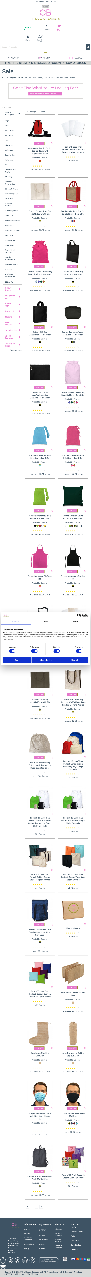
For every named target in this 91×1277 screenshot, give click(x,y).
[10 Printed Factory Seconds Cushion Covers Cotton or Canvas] (73, 1156)
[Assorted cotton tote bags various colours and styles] (73, 856)
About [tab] (75, 622)
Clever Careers (77, 1232)
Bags (7, 121)
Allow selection (45, 660)
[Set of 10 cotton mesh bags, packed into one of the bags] (40, 742)
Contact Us (75, 1240)
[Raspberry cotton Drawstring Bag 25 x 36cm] (40, 251)
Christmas (9, 145)
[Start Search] (88, 47)
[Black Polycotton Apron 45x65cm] (73, 556)
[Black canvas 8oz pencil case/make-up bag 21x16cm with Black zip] (40, 372)
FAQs (73, 1236)
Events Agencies (11, 211)
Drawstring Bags (11, 194)
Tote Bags (9, 269)
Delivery (27, 1229)
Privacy (26, 1249)
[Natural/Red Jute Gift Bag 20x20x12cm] (73, 191)
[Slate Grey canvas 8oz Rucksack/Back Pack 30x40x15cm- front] (40, 1156)
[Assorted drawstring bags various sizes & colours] (73, 742)
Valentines (9, 150)
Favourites (43, 1240)
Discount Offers (11, 189)
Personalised (10, 240)
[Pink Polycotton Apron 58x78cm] (40, 556)
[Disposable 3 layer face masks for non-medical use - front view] (40, 1093)
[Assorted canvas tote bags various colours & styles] (40, 856)
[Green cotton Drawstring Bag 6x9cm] (40, 496)
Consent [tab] (15, 622)
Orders (42, 1249)
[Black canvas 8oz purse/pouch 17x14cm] (73, 312)
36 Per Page (31, 112)
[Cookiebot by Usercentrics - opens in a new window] (78, 615)
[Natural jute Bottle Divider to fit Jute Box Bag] (73, 973)
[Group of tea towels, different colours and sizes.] (73, 128)
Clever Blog (75, 1249)
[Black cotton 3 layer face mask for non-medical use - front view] (73, 1093)
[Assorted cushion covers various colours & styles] (40, 973)
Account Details (42, 1230)
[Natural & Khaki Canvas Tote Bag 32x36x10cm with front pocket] (73, 679)
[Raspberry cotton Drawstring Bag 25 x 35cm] (73, 435)
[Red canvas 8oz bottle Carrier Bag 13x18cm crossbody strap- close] (40, 128)
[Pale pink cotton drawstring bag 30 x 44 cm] (73, 372)
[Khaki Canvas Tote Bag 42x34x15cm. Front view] (40, 679)
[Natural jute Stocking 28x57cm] (40, 1033)
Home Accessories (12, 220)
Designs (42, 1235)
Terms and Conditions (28, 1239)
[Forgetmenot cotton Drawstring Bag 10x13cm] (40, 435)
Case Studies (76, 1245)
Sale (6, 140)
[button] (40, 166)
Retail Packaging (11, 264)
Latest (42, 112)
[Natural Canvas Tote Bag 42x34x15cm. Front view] (40, 191)
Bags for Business (58, 1234)
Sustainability (29, 1244)
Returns (27, 1234)
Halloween (9, 160)
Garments (9, 216)
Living (7, 125)
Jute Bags (9, 235)
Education (9, 199)
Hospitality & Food (12, 230)
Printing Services (58, 1240)
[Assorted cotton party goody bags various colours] (73, 799)
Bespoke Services (58, 1247)
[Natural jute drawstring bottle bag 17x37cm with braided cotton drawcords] (73, 1033)
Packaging (9, 135)
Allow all (74, 660)
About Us (58, 1229)
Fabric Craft (10, 130)
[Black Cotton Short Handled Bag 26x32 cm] (73, 251)
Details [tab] (45, 622)
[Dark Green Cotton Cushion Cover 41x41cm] (73, 496)
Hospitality (9, 225)
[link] (3, 1260)
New (6, 165)
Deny (17, 660)
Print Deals (9, 245)
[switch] (34, 651)
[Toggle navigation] (45, 53)
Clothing (8, 177)
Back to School (11, 155)
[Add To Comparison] (52, 143)
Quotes (42, 1244)
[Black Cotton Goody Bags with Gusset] (40, 312)
